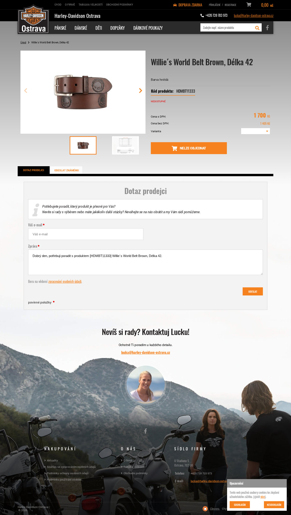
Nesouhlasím (274, 504)
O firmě (128, 460)
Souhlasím (240, 504)
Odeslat (252, 291)
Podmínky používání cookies (64, 479)
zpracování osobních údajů (64, 281)
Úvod (23, 42)
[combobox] (255, 131)
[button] (140, 92)
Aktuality (52, 460)
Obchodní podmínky (136, 473)
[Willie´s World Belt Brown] (83, 132)
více (263, 496)
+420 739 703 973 (201, 473)
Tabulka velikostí (134, 467)
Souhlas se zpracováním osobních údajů (71, 467)
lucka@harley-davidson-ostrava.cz (253, 15)
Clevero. (215, 508)
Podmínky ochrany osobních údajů (67, 473)
